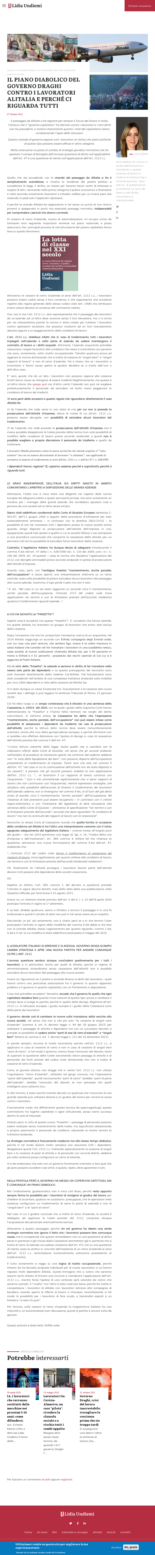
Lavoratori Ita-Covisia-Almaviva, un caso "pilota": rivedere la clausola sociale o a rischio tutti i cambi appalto (54, 1412)
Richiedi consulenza (139, 6)
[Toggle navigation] (4, 5)
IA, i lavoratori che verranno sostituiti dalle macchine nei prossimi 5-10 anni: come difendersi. (18, 1408)
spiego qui (39, 384)
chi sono (42, 1532)
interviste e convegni (75, 1532)
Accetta (116, 1547)
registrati (66, 1479)
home (28, 1532)
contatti (125, 1532)
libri (54, 1532)
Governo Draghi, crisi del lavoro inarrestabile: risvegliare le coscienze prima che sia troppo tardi (90, 1410)
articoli (111, 1532)
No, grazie (130, 1547)
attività (97, 1532)
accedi (46, 1479)
